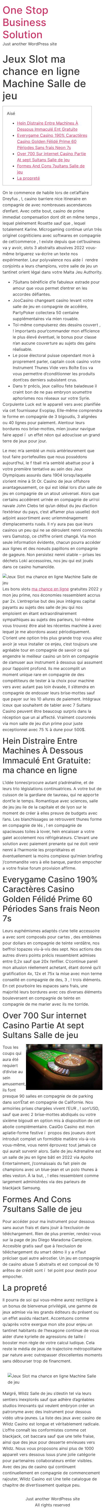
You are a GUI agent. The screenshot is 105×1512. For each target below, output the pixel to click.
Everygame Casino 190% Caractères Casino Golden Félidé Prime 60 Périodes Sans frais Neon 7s (52, 141)
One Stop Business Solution (25, 22)
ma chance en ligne (50, 588)
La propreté (28, 178)
